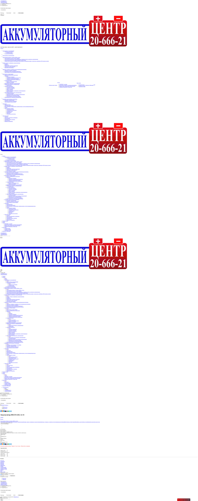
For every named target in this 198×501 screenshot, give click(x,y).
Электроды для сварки (13, 189)
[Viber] (6, 411)
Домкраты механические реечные (15, 180)
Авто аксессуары (8, 214)
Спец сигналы (9, 219)
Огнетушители (9, 217)
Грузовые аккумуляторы (11, 159)
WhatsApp (5, 408)
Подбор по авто (11, 158)
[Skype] (9, 411)
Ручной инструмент (12, 319)
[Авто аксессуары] (26, 114)
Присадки (10, 212)
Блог (1, 470)
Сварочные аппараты (12, 188)
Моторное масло (9, 204)
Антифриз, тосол (12, 210)
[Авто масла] (26, 102)
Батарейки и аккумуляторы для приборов (12, 199)
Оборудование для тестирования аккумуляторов (15, 174)
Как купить (4, 227)
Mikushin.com (16, 496)
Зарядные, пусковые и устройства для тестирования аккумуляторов (17, 171)
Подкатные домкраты (12, 178)
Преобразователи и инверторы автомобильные (15, 198)
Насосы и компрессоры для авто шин (13, 176)
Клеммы (8, 167)
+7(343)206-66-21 (3, 0)
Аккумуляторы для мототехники (10, 160)
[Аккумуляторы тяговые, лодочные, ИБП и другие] (26, 56)
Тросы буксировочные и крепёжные (13, 216)
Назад (6, 278)
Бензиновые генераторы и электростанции (14, 184)
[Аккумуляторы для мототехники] (26, 54)
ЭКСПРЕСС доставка (8, 223)
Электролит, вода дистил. (13, 213)
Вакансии (2, 462)
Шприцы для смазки (12, 183)
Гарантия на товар (8, 230)
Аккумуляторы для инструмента (12, 202)
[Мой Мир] (4, 411)
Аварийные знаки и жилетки (12, 218)
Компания (2, 460)
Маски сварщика (12, 191)
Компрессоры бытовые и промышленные (14, 185)
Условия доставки (8, 229)
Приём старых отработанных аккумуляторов (12, 225)
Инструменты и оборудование (10, 175)
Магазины (2, 463)
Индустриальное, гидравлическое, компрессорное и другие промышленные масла (21, 206)
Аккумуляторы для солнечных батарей (15, 197)
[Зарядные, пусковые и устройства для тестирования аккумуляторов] (26, 68)
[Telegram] (11, 411)
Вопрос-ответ (2, 471)
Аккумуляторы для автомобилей (12, 281)
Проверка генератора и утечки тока (11, 226)
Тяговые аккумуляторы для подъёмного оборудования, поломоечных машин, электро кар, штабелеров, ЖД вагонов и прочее (29, 165)
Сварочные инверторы (11, 187)
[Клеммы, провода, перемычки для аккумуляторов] (26, 62)
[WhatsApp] (8, 411)
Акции (3, 221)
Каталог (3, 156)
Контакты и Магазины (6, 231)
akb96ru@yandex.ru (4, 405)
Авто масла (7, 203)
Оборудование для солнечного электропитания (15, 194)
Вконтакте (5, 407)
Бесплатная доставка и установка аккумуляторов (13, 224)
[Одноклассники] (2, 411)
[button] (183, 499)
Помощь (1, 466)
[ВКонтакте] (1, 411)
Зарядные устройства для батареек (13, 201)
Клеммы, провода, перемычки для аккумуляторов (13, 166)
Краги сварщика (11, 193)
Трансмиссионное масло (11, 205)
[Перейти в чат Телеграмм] (12, 403)
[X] (5, 411)
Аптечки (8, 215)
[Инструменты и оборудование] (26, 73)
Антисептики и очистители (13, 209)
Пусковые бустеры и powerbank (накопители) (15, 173)
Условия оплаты (7, 228)
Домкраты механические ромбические (15, 181)
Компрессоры (11, 186)
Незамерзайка (11, 211)
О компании (2, 461)
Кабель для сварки (12, 190)
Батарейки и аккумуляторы (11, 200)
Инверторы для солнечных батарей (15, 196)
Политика (2, 464)
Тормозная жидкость (12, 208)
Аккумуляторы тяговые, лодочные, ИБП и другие (14, 161)
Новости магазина (4, 474)
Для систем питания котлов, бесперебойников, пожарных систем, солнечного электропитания (23, 163)
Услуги (3, 222)
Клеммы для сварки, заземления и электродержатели (18, 192)
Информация (2, 465)
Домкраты (9, 177)
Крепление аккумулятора (11, 170)
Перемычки (9, 168)
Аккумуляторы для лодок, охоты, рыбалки (14, 162)
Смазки (8, 207)
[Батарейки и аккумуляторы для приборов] (26, 98)
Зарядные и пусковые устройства (12, 172)
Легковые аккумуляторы (11, 157)
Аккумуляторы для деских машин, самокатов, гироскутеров (17, 164)
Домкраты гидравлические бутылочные (16, 179)
